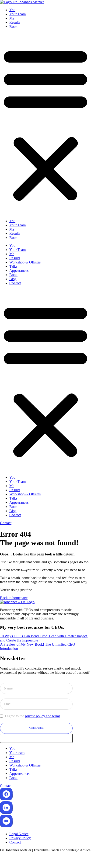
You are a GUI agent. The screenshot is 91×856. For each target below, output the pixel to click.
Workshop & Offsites (25, 262)
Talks (13, 266)
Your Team (17, 14)
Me (11, 18)
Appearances (18, 271)
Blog (13, 279)
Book (13, 27)
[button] (45, 123)
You (12, 10)
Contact (15, 283)
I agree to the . (33, 716)
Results (14, 22)
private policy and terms (42, 716)
